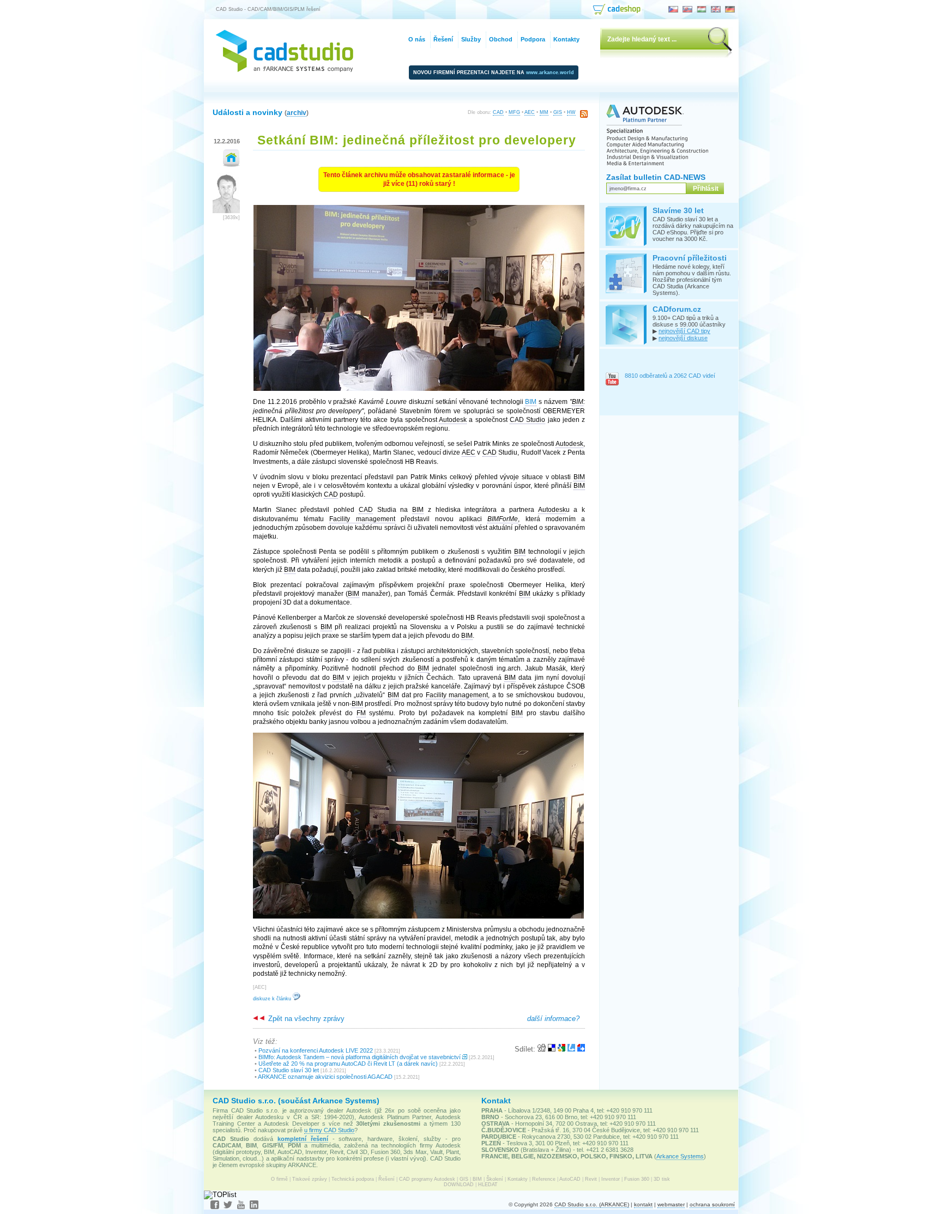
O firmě (279, 1179)
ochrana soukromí (712, 1204)
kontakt (643, 1204)
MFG (514, 112)
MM (544, 112)
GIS (557, 112)
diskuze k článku (273, 998)
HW (571, 112)
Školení (494, 1179)
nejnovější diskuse (683, 338)
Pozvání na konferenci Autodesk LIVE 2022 (315, 1050)
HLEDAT (488, 1184)
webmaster (671, 1204)
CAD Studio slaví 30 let (288, 1070)
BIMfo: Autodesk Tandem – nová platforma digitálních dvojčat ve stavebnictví (359, 1057)
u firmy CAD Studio (329, 1130)
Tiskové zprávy (309, 1179)
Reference (543, 1179)
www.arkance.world (550, 72)
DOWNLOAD (459, 1184)
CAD (498, 112)
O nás (416, 39)
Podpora (533, 39)
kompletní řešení (302, 1139)
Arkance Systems (680, 1156)
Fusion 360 (636, 1179)
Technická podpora (352, 1179)
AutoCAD (570, 1179)
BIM (477, 1179)
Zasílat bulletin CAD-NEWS (655, 177)
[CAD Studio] (284, 69)
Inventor (610, 1179)
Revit (591, 1179)
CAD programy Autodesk (427, 1179)
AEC (529, 112)
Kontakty (518, 1179)
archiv (296, 112)
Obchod (500, 39)
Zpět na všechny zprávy (305, 1018)
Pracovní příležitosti (690, 257)
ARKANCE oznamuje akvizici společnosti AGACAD (325, 1076)
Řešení (386, 1179)
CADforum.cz (677, 309)
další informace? (553, 1018)
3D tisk (662, 1179)
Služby (471, 39)
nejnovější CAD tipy (684, 331)
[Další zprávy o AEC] (231, 164)
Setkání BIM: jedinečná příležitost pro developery (416, 140)
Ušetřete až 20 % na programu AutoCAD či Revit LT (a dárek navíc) (348, 1063)
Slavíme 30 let (678, 210)
